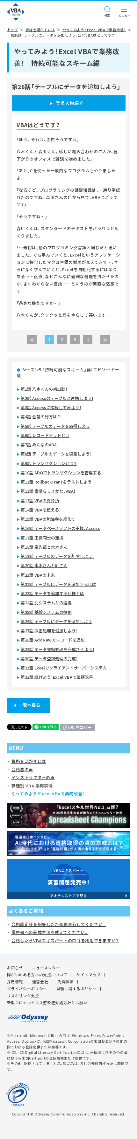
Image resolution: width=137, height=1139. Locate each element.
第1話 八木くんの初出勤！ (44, 389)
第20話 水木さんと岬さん (44, 565)
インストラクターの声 (32, 777)
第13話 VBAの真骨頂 (40, 500)
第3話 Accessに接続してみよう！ (51, 407)
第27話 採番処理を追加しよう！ (49, 631)
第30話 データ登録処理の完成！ (49, 658)
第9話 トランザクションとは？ (49, 463)
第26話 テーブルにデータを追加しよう (56, 621)
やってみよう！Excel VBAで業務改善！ (47, 794)
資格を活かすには (40, 29)
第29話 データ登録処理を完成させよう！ (57, 649)
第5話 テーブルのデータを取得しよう (55, 426)
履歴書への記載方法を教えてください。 (49, 932)
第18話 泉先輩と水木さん (44, 547)
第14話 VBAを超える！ (41, 510)
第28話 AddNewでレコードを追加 (53, 640)
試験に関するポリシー (76, 988)
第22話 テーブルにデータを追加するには (58, 584)
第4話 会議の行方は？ (40, 417)
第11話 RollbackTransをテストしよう (56, 482)
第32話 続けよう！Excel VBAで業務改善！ (58, 677)
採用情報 (15, 982)
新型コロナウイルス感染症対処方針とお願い (47, 1002)
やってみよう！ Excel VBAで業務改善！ (94, 29)
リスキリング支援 (23, 995)
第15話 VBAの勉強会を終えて (48, 519)
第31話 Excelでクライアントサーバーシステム (64, 668)
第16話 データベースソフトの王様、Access (60, 528)
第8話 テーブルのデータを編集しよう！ (56, 454)
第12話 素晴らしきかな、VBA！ (48, 491)
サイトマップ (88, 975)
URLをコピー (80, 727)
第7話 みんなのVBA (39, 445)
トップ (12, 29)
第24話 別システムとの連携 (46, 603)
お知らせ (15, 968)
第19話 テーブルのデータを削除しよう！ (57, 556)
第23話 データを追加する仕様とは (52, 593)
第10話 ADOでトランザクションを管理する (61, 473)
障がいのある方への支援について (37, 975)
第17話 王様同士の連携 (42, 538)
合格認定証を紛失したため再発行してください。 (58, 924)
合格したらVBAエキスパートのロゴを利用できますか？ (65, 940)
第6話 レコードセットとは (45, 435)
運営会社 (40, 982)
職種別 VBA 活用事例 (32, 786)
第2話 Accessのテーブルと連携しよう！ (57, 398)
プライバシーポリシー (27, 988)
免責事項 (65, 982)
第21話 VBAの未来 (38, 575)
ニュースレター (46, 968)
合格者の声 (22, 769)
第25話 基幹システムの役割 (46, 612)
